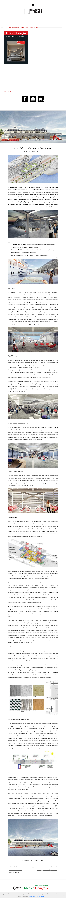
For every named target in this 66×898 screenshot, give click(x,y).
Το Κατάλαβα (40, 896)
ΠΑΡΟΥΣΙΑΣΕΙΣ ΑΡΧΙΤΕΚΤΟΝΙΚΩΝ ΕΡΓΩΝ (33, 860)
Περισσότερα (32, 896)
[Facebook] (25, 99)
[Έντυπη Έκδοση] (41, 99)
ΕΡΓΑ (40, 151)
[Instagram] (33, 99)
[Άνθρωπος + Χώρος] (33, 11)
